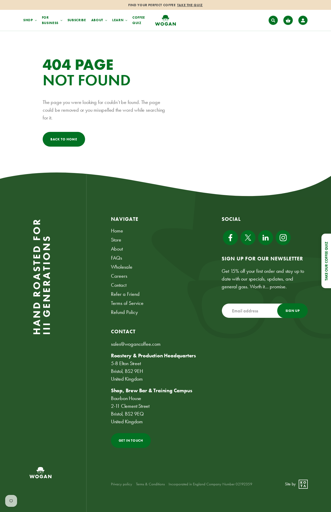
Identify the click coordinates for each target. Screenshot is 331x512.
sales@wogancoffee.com (136, 344)
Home (117, 230)
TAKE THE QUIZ (190, 5)
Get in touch (131, 440)
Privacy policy (121, 484)
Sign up (292, 310)
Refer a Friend (125, 294)
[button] (273, 20)
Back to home (63, 139)
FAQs (116, 257)
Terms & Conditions (150, 484)
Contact (118, 285)
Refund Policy (124, 312)
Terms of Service (127, 303)
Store (116, 239)
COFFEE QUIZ (138, 20)
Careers (119, 276)
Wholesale (121, 266)
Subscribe (76, 20)
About (117, 248)
